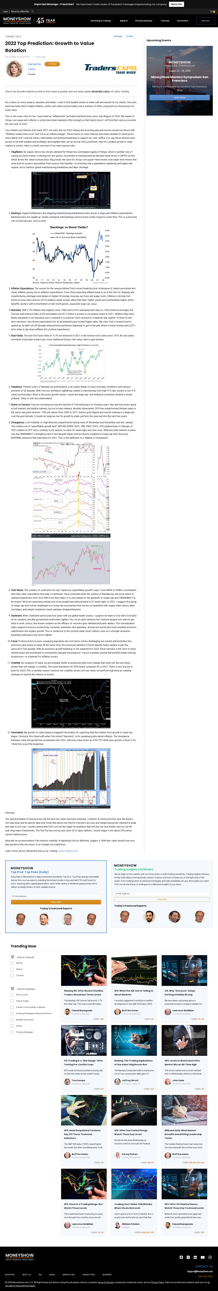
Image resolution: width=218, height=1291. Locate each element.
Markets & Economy (25, 1019)
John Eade (178, 1080)
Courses (165, 20)
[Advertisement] (180, 141)
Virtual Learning (143, 20)
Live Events (182, 20)
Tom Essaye (78, 1080)
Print (130, 36)
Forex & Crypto (22, 1001)
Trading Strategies (24, 1032)
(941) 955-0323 (205, 1276)
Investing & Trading (101, 20)
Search (64, 12)
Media (52, 1275)
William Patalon (131, 1224)
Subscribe (56, 902)
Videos (19, 969)
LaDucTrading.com (67, 850)
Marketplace (69, 1275)
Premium (206, 20)
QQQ (102, 1019)
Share (119, 36)
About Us (26, 1275)
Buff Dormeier (130, 1010)
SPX (152, 1019)
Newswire (107, 1275)
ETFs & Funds (22, 994)
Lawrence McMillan (183, 1010)
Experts (124, 20)
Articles (19, 963)
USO (102, 1089)
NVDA (143, 1232)
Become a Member (20, 11)
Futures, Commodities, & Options (30, 1007)
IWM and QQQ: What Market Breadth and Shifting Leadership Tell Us (183, 1134)
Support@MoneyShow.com (200, 1271)
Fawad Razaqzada (82, 1010)
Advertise (10, 1275)
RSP (194, 1163)
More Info (176, 4)
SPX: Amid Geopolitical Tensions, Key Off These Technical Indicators (82, 1134)
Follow (53, 64)
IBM (149, 1163)
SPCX (148, 1232)
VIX (203, 1019)
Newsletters (89, 1275)
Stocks (19, 1026)
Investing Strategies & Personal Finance (34, 1013)
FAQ (40, 1275)
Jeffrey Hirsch (130, 1080)
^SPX (152, 1232)
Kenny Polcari (130, 1154)
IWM (190, 1163)
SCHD (198, 1163)
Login (5, 11)
